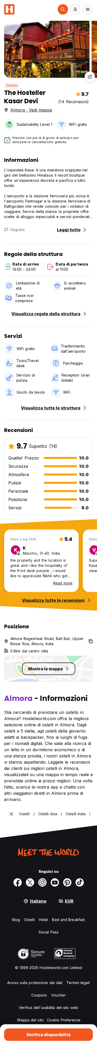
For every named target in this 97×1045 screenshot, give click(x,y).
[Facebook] (17, 882)
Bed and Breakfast (68, 919)
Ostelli (29, 919)
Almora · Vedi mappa (31, 110)
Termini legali (77, 982)
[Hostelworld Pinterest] (67, 882)
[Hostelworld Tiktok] (80, 882)
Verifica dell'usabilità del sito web (48, 1007)
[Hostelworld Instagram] (42, 882)
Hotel (43, 919)
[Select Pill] (63, 9)
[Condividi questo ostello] (90, 77)
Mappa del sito (30, 1020)
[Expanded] (11, 814)
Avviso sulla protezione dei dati (34, 982)
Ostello (12, 85)
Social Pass (48, 932)
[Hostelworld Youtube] (55, 882)
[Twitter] (30, 882)
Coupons (39, 995)
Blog (16, 919)
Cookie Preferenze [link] (64, 1020)
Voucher (58, 995)
